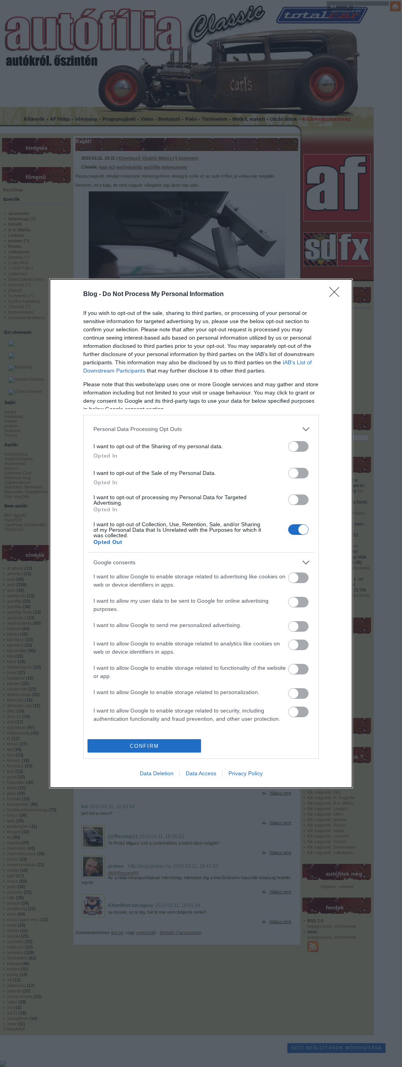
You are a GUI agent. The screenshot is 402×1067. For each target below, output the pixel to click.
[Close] (336, 294)
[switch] (298, 446)
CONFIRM (144, 746)
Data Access (201, 773)
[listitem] (201, 429)
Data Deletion (157, 773)
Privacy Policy (245, 773)
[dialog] (201, 533)
